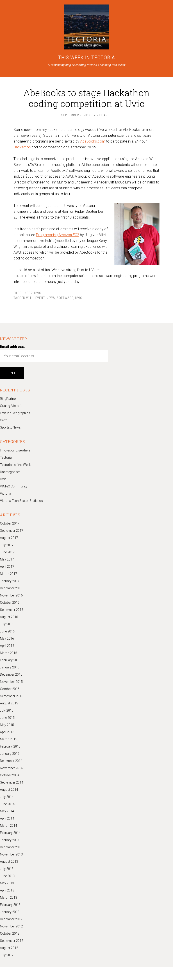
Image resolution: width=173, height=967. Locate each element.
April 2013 (7, 890)
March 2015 (8, 739)
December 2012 (11, 919)
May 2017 (7, 559)
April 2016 (7, 646)
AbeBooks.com (92, 141)
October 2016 (9, 602)
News (50, 298)
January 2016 (9, 667)
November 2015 (11, 681)
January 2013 (9, 912)
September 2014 (11, 782)
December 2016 (11, 588)
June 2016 (7, 631)
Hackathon (22, 147)
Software (65, 298)
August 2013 (9, 861)
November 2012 (11, 926)
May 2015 (7, 725)
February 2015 (10, 746)
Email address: (12, 346)
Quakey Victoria (11, 406)
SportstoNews (10, 427)
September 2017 (11, 530)
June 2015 (7, 717)
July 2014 (7, 797)
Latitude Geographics (15, 413)
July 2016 (7, 624)
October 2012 (9, 933)
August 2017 (9, 538)
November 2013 (11, 854)
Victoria (5, 493)
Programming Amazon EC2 (57, 235)
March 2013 (8, 897)
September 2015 (11, 696)
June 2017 (7, 552)
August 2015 (9, 703)
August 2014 (9, 789)
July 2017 (7, 545)
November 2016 (11, 595)
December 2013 (11, 847)
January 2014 (9, 840)
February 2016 (10, 660)
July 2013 (7, 869)
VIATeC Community (13, 486)
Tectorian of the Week (15, 465)
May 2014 (7, 811)
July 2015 (7, 710)
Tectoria (6, 457)
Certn (3, 420)
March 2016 (8, 653)
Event (40, 298)
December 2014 (11, 761)
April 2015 (7, 732)
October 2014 (9, 775)
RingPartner (8, 398)
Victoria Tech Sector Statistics (21, 500)
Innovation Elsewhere (15, 450)
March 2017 (8, 574)
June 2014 (7, 804)
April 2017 (7, 566)
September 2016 (11, 610)
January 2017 (9, 581)
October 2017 (9, 523)
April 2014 (7, 818)
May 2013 (7, 883)
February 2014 (10, 833)
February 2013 (10, 905)
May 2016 (7, 638)
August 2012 (9, 948)
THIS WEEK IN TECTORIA (86, 57)
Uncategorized (10, 472)
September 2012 (11, 940)
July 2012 (7, 955)
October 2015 (9, 689)
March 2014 (8, 825)
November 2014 (11, 768)
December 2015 (11, 674)
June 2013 (7, 876)
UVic (37, 293)
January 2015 (9, 753)
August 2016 (9, 617)
